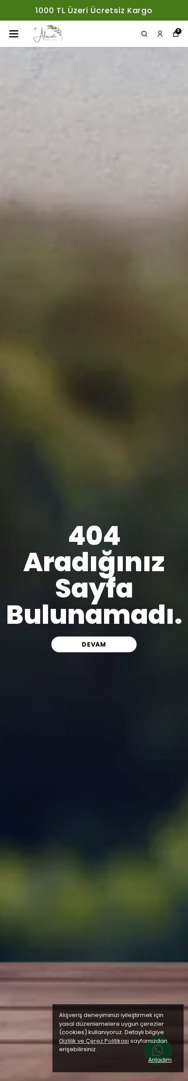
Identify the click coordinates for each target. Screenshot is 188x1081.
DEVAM (94, 644)
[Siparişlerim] (160, 33)
